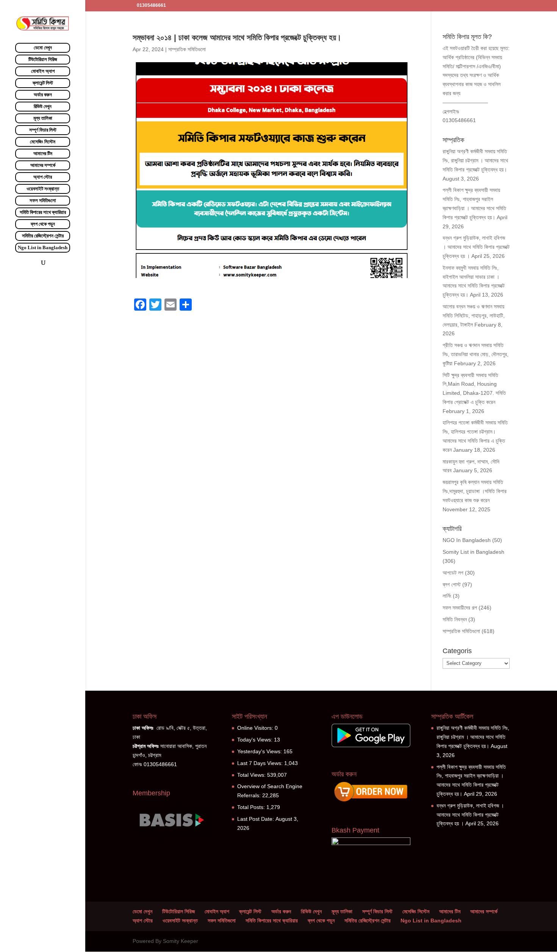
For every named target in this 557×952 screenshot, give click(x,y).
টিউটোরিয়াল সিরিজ (42, 59)
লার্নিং (447, 596)
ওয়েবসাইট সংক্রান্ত (43, 189)
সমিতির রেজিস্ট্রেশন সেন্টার (43, 236)
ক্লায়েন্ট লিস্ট (43, 83)
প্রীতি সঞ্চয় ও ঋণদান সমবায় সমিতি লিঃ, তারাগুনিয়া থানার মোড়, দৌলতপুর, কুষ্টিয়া (475, 354)
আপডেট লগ (453, 573)
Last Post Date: (256, 819)
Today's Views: (255, 740)
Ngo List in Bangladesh (42, 247)
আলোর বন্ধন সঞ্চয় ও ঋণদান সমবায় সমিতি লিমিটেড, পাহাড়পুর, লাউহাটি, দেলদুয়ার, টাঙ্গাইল (474, 315)
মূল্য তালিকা (42, 118)
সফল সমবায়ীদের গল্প (460, 608)
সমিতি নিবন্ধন (455, 619)
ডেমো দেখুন (43, 47)
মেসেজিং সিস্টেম (42, 142)
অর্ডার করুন (43, 94)
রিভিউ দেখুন (43, 106)
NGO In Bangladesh (467, 540)
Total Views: (252, 775)
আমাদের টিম (42, 153)
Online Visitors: (256, 728)
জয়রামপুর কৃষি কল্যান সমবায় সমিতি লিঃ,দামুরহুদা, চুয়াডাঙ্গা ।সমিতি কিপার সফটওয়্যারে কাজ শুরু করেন (475, 491)
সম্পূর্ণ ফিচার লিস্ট (42, 130)
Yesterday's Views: (260, 751)
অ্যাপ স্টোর (42, 177)
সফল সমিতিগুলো (43, 200)
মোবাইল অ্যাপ (43, 71)
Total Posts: (251, 807)
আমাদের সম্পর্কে (42, 165)
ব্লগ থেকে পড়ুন (43, 224)
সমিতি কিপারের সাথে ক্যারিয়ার (43, 212)
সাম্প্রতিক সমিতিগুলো (187, 49)
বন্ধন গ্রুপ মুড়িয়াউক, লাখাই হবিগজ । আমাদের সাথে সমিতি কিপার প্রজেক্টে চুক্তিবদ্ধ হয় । (476, 247)
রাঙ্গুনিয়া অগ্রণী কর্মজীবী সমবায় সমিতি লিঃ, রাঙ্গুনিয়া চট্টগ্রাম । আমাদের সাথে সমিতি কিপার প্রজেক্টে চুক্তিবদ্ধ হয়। (475, 160)
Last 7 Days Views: (260, 763)
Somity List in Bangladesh (473, 552)
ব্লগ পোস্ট (452, 584)
